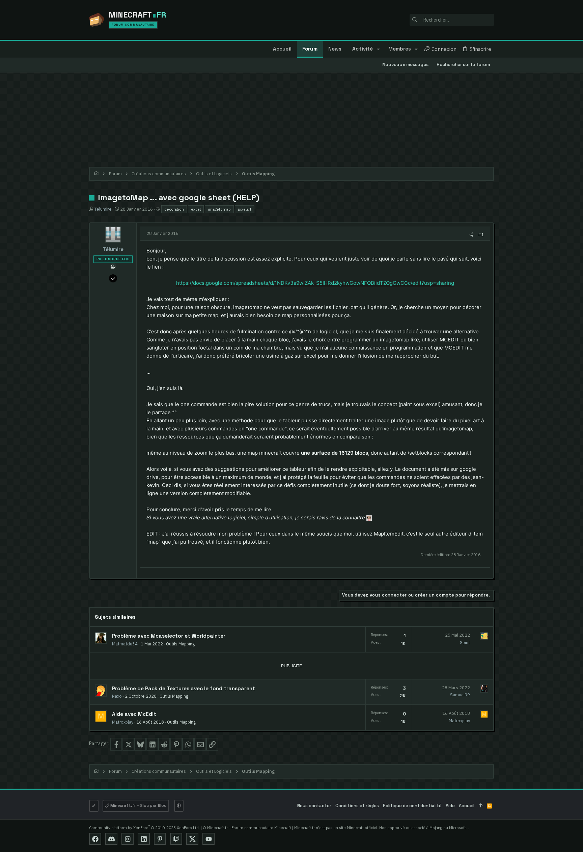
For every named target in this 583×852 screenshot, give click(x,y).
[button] (378, 49)
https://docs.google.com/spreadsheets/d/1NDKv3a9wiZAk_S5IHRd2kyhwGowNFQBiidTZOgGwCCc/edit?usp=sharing (315, 283)
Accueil (466, 806)
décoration (174, 209)
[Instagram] (127, 839)
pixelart (244, 209)
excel (196, 209)
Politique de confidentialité (412, 806)
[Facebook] (95, 839)
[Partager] (471, 235)
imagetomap (219, 209)
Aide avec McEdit (134, 714)
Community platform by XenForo (144, 827)
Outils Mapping (180, 643)
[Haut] (480, 806)
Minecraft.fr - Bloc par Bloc (137, 805)
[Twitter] (192, 839)
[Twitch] (176, 839)
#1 (481, 234)
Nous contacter (314, 806)
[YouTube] (208, 839)
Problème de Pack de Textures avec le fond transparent (183, 688)
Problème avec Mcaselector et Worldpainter (168, 636)
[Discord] (111, 839)
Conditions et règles (357, 806)
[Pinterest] (160, 839)
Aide (450, 806)
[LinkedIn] (144, 839)
